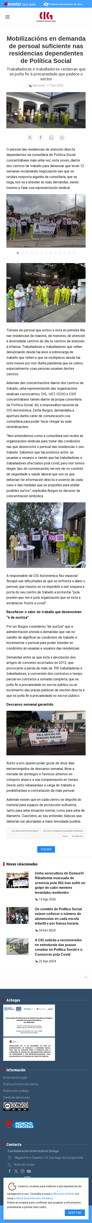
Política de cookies (16, 1091)
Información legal (15, 1077)
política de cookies (62, 1193)
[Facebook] (9, 1171)
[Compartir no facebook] (41, 137)
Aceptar (75, 1212)
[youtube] (29, 1171)
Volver (46, 849)
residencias (77, 836)
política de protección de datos (33, 1198)
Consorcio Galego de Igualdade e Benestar (63, 831)
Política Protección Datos (20, 1084)
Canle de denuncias (16, 1097)
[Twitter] (16, 1171)
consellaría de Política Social (25, 831)
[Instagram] (22, 1171)
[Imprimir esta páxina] (62, 137)
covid (65, 836)
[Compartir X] (30, 137)
